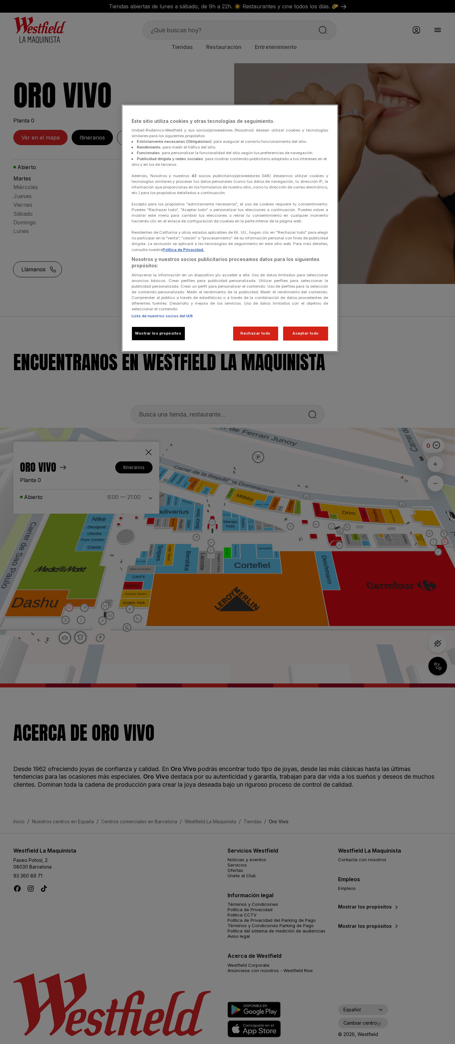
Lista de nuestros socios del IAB (162, 316)
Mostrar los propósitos (158, 333)
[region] (230, 228)
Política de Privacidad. (183, 249)
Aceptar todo (305, 333)
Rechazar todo (255, 333)
